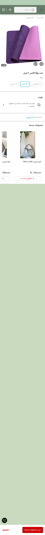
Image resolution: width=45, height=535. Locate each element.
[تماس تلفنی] (4, 520)
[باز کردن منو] (41, 10)
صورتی (35, 84)
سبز (13, 84)
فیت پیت (40, 18)
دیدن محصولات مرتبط (32, 530)
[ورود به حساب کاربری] (10, 9)
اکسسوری (30, 18)
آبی (23, 84)
